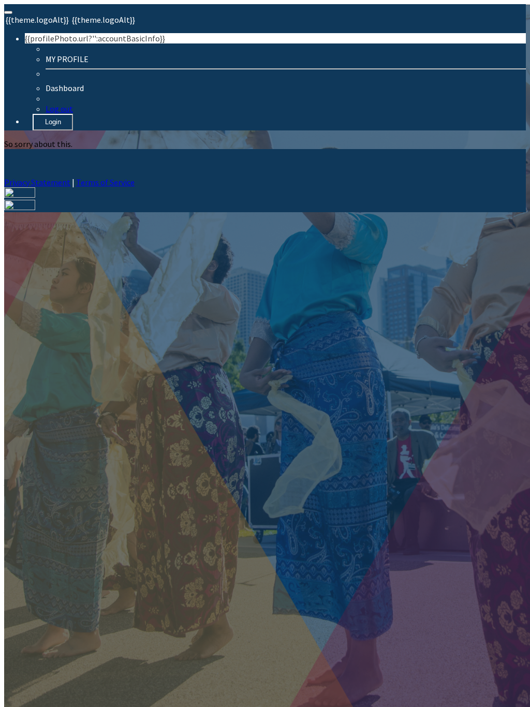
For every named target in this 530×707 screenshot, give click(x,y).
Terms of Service (105, 182)
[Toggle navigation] (8, 12)
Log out (59, 109)
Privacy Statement (37, 182)
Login (53, 122)
